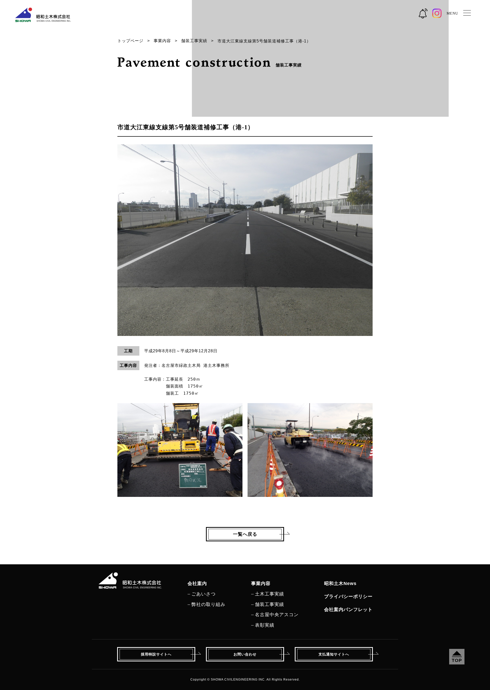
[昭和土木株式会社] (130, 577)
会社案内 (197, 583)
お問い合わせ (245, 654)
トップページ (130, 41)
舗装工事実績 (194, 41)
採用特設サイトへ (156, 654)
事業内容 (162, 41)
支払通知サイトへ (333, 654)
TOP (457, 660)
